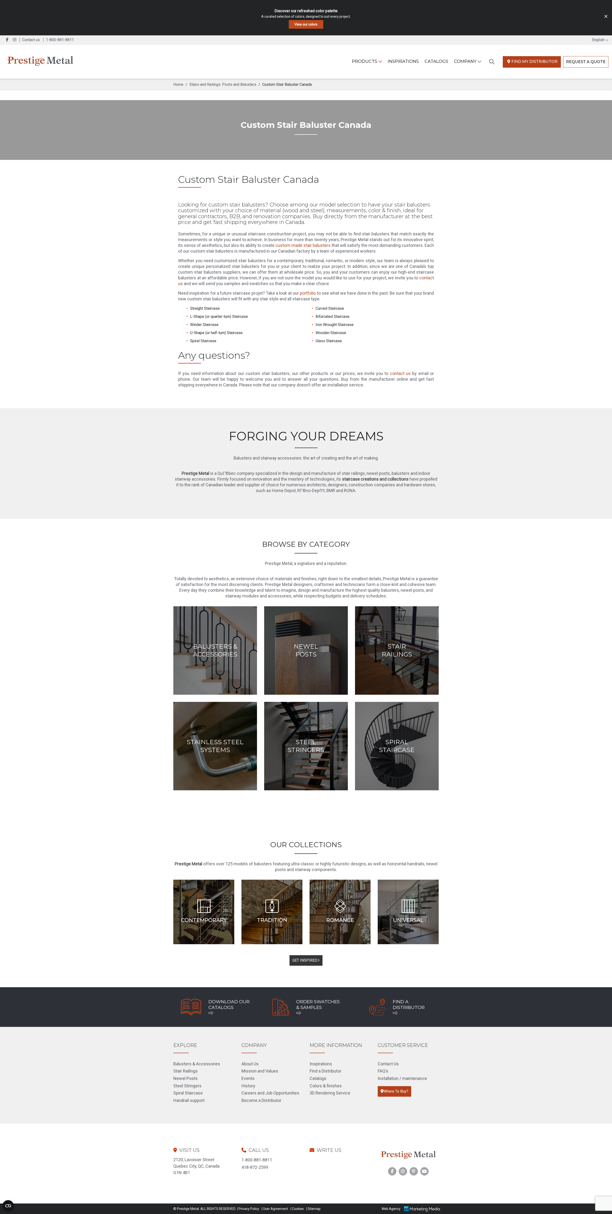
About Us (250, 1063)
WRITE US (329, 1150)
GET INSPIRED (304, 960)
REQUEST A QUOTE (586, 62)
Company (466, 61)
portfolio (308, 293)
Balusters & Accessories (196, 1063)
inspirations (403, 61)
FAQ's (383, 1070)
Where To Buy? (395, 1091)
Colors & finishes (326, 1085)
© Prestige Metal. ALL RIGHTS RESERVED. (204, 1209)
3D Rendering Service (330, 1092)
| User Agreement (275, 1209)
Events (248, 1078)
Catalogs (436, 61)
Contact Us (388, 1063)
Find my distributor (534, 61)
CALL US (259, 1150)
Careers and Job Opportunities (270, 1092)
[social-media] (392, 1171)
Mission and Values (259, 1070)
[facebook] (8, 40)
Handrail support (189, 1100)
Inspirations (321, 1063)
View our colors (306, 24)
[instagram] (16, 40)
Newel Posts (185, 1078)
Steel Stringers (187, 1085)
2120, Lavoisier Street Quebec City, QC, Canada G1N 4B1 (196, 1166)
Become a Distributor (261, 1100)
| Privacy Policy (248, 1209)
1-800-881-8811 (256, 1159)
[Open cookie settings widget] (8, 1206)
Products (365, 61)
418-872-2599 (254, 1167)
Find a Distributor (325, 1070)
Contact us (31, 40)
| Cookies (297, 1209)
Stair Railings (185, 1070)
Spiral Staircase (188, 1092)
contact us (400, 373)
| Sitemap (313, 1209)
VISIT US (189, 1150)
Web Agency (391, 1209)
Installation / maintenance (402, 1078)
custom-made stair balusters (303, 245)
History (248, 1085)
